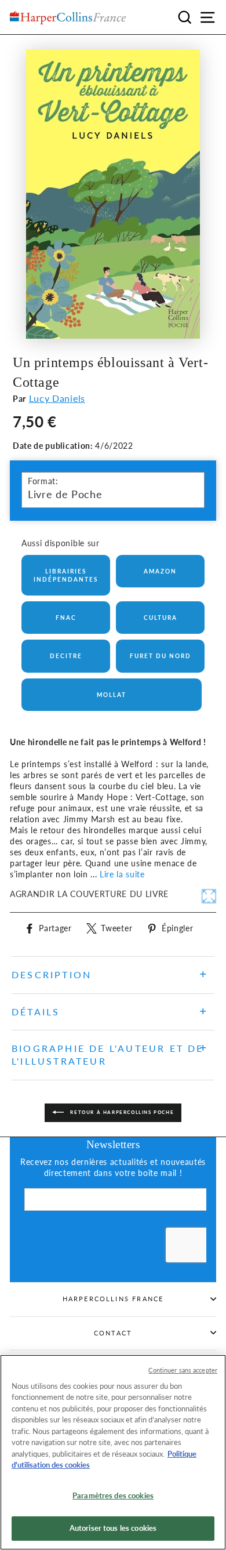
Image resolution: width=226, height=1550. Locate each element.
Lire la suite (122, 874)
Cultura (160, 617)
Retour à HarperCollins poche (121, 1112)
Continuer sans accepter (182, 1370)
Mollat (111, 694)
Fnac (66, 617)
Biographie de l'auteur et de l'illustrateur (108, 1054)
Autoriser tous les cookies (113, 1528)
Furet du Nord (160, 655)
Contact (113, 1333)
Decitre (66, 655)
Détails (36, 1011)
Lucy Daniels (57, 398)
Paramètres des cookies (113, 1495)
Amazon (160, 571)
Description (52, 974)
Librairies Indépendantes (66, 575)
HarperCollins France (113, 1298)
